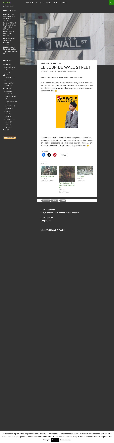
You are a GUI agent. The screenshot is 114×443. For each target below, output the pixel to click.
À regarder (45, 63)
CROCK (6, 2)
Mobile (8, 70)
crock (53, 71)
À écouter (7, 91)
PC (6, 72)
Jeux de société (11, 96)
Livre (7, 114)
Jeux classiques (12, 101)
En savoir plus (65, 440)
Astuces (39, 2)
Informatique (8, 67)
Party (63, 200)
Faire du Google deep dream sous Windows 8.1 (66, 185)
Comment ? (8, 78)
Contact (63, 2)
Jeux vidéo (9, 106)
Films (59, 63)
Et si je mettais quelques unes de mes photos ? (60, 211)
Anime (8, 122)
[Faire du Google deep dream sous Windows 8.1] (67, 174)
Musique (8, 108)
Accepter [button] (55, 440)
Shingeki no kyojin (47, 176)
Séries (8, 127)
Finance (54, 200)
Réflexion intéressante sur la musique (9, 40)
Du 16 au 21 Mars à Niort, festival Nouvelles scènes (9, 25)
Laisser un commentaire (67, 71)
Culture (28, 2)
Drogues (46, 200)
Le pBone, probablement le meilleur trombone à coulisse (10, 49)
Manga (8, 116)
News (48, 2)
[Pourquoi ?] (85, 170)
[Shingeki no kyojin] (49, 170)
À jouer (6, 94)
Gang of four (47, 219)
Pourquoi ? (81, 176)
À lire (6, 111)
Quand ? (7, 86)
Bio (54, 2)
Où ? (6, 80)
